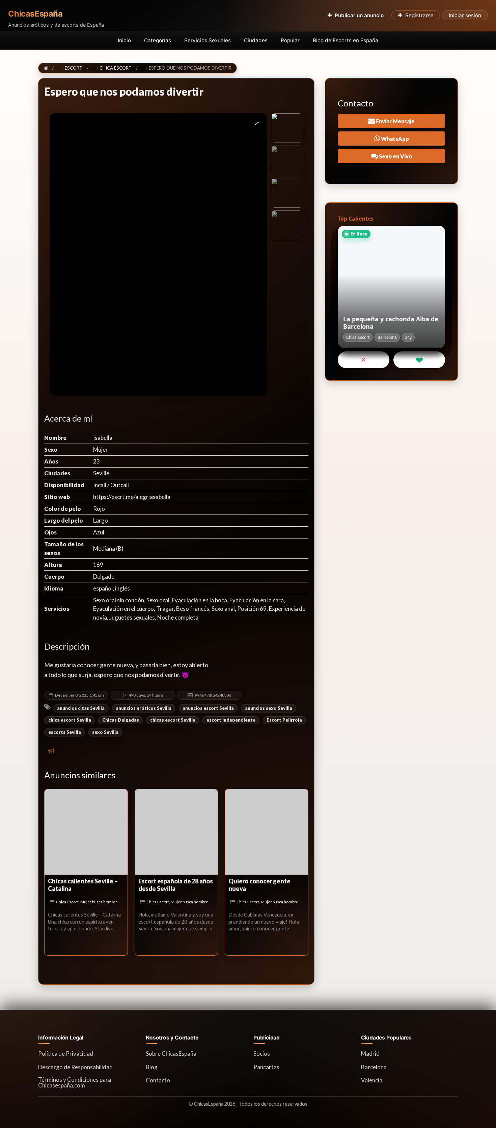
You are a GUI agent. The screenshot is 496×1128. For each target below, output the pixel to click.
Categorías (157, 40)
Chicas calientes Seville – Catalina (83, 885)
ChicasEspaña (35, 13)
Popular (290, 40)
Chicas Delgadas (120, 720)
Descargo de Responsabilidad (75, 1067)
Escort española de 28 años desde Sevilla (175, 885)
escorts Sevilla (64, 732)
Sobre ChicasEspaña (171, 1053)
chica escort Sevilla (69, 720)
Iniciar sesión (465, 15)
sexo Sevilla (105, 732)
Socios (261, 1053)
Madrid (370, 1053)
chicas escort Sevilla (172, 720)
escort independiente (230, 720)
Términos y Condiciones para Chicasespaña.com (74, 1082)
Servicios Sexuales (207, 40)
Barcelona (374, 1067)
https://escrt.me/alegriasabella (131, 496)
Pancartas (266, 1067)
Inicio (124, 40)
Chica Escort (67, 901)
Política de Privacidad (65, 1053)
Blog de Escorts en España (345, 40)
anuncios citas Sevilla (81, 708)
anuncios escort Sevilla (208, 708)
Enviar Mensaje (395, 121)
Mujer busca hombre (99, 901)
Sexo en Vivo (395, 156)
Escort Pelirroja (284, 720)
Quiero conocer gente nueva (259, 885)
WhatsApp (394, 138)
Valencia (371, 1080)
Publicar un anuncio (359, 15)
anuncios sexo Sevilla (268, 708)
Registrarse (419, 15)
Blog (152, 1067)
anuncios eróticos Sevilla (143, 708)
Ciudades (256, 40)
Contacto (158, 1080)
